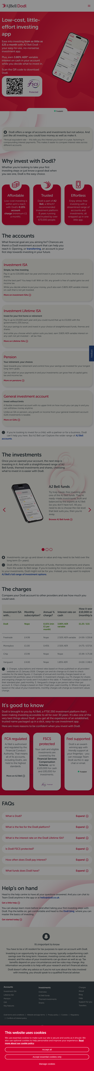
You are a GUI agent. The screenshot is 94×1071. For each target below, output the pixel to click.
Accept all (47, 1049)
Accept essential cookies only (47, 1057)
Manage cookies (47, 1064)
